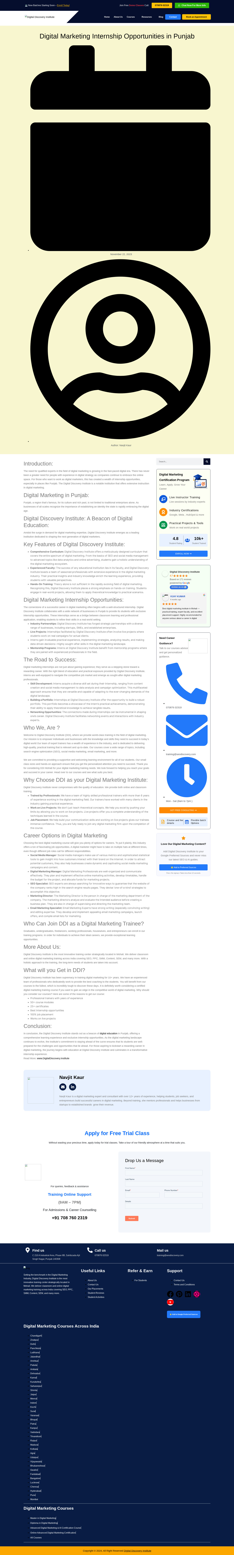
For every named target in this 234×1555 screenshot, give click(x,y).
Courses (131, 17)
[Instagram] (196, 1294)
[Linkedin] (188, 1294)
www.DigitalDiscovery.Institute (53, 1058)
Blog (161, 17)
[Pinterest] (179, 1294)
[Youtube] (170, 1302)
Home (107, 17)
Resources (147, 17)
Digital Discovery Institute (185, 572)
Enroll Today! (63, 5)
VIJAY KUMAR (177, 596)
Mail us (162, 1250)
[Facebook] (170, 1294)
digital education (108, 1033)
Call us (100, 1250)
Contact (173, 17)
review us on (177, 587)
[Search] (207, 461)
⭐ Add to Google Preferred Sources (184, 1314)
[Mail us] (152, 1250)
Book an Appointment (196, 17)
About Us (118, 17)
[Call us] (90, 1250)
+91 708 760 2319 (69, 1217)
